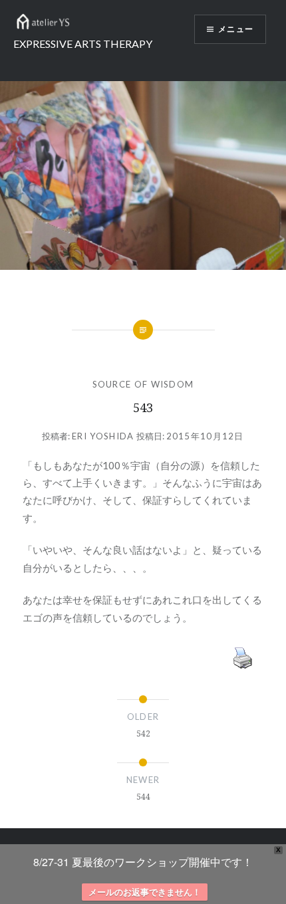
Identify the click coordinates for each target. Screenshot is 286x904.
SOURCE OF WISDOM (143, 384)
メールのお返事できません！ (144, 891)
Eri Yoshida (103, 436)
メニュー (235, 29)
